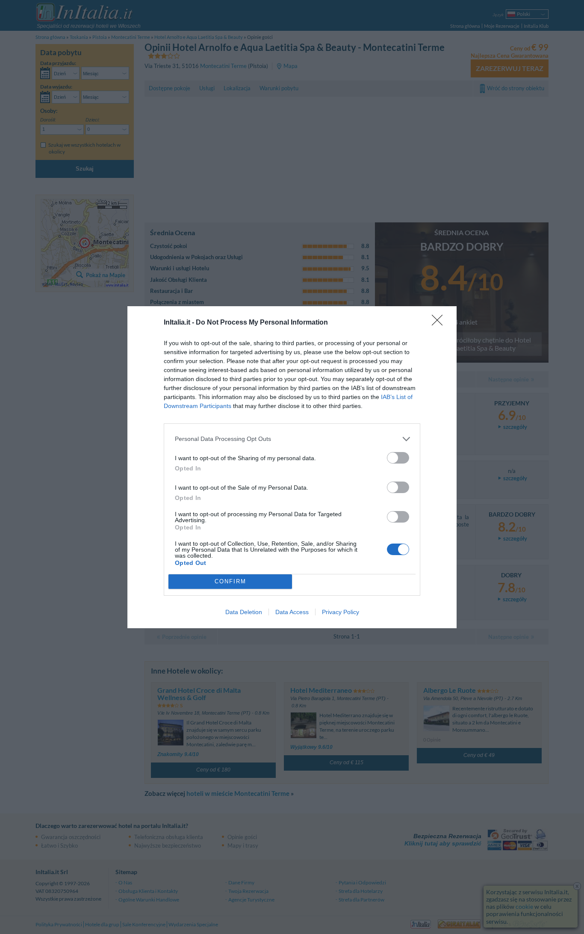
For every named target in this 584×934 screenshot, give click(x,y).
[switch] (398, 458)
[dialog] (292, 467)
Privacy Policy (340, 612)
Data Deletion (243, 612)
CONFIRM (230, 581)
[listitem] (292, 438)
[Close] (440, 323)
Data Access (292, 612)
